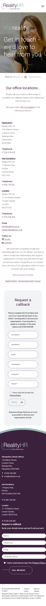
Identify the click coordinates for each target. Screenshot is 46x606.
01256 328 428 (8, 152)
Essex (38, 281)
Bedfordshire (11, 281)
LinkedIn (8, 242)
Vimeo (7, 239)
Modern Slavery (37, 590)
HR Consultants (27, 107)
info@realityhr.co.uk (12, 476)
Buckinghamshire (26, 281)
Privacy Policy (15, 395)
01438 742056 (8, 184)
